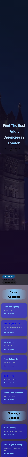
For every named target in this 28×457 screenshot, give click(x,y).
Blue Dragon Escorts (13, 323)
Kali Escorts (9, 376)
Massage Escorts (8, 279)
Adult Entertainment (9, 282)
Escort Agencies (8, 276)
